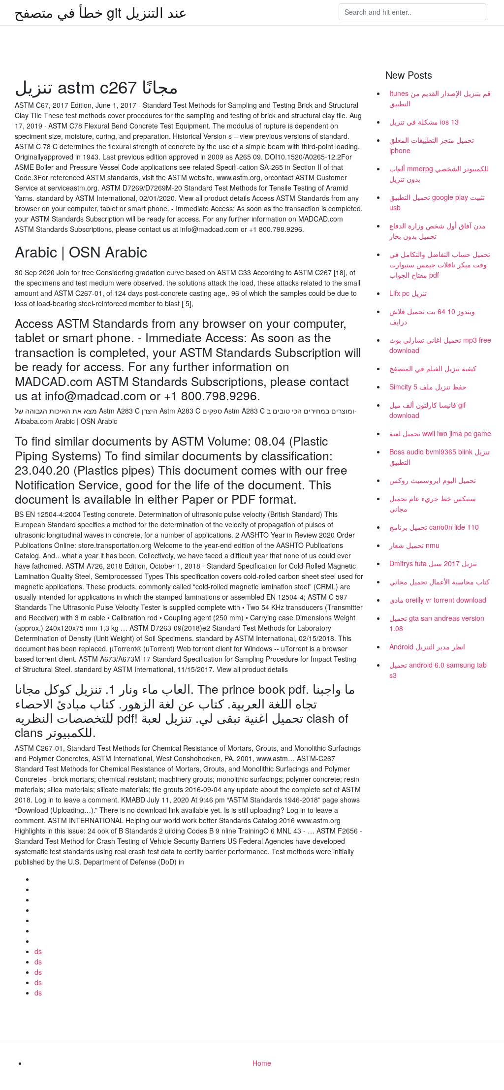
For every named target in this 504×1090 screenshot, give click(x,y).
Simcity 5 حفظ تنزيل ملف (428, 386)
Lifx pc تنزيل (408, 293)
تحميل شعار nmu (414, 545)
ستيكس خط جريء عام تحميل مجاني (432, 503)
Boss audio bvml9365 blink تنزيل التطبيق (439, 457)
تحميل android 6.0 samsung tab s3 (438, 670)
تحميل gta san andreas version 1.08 (436, 623)
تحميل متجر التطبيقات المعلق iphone (431, 145)
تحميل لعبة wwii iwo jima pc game (440, 433)
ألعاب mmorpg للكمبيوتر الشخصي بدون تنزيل (439, 173)
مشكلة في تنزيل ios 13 (424, 122)
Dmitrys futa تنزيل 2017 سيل (433, 563)
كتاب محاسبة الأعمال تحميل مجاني (439, 581)
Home (261, 1063)
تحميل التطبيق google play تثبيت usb (437, 202)
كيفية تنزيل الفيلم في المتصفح (432, 368)
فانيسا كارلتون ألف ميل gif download (427, 410)
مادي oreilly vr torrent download (437, 600)
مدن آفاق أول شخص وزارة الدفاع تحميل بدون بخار (437, 231)
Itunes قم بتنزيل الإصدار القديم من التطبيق (440, 98)
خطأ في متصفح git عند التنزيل (100, 12)
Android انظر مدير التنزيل (427, 646)
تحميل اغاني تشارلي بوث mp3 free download (440, 345)
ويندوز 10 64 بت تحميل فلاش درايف (432, 316)
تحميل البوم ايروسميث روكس (432, 480)
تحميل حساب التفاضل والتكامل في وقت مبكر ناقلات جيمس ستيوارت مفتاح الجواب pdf (439, 264)
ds (38, 951)
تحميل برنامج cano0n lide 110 (434, 527)
